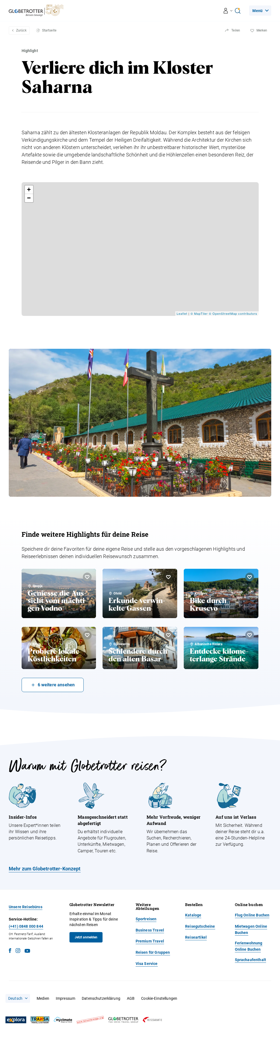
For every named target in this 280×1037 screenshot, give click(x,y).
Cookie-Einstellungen (159, 998)
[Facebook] (10, 951)
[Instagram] (17, 951)
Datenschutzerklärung (101, 998)
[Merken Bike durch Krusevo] (249, 577)
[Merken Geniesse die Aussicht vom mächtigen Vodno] (87, 577)
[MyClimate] (63, 1020)
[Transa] (40, 1019)
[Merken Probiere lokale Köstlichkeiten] (87, 635)
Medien (43, 998)
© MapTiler (199, 313)
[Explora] (15, 1020)
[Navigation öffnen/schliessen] (228, 10)
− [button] (29, 198)
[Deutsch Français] (17, 998)
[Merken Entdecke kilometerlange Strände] (249, 635)
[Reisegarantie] (152, 1020)
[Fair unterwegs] (90, 1020)
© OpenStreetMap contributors (233, 313)
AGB (131, 998)
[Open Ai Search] (238, 10)
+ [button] (29, 189)
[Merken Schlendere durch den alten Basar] (168, 635)
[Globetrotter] (123, 1020)
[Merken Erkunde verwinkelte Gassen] (168, 577)
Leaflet (182, 313)
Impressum (65, 998)
